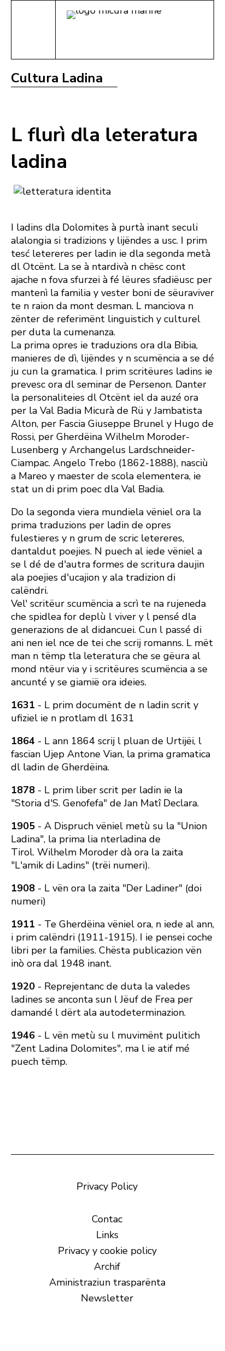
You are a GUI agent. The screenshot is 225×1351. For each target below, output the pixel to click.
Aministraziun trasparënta (107, 1282)
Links (107, 1234)
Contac (107, 1219)
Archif (107, 1266)
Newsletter (107, 1298)
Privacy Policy (107, 1186)
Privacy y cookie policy (107, 1250)
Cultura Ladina (57, 78)
